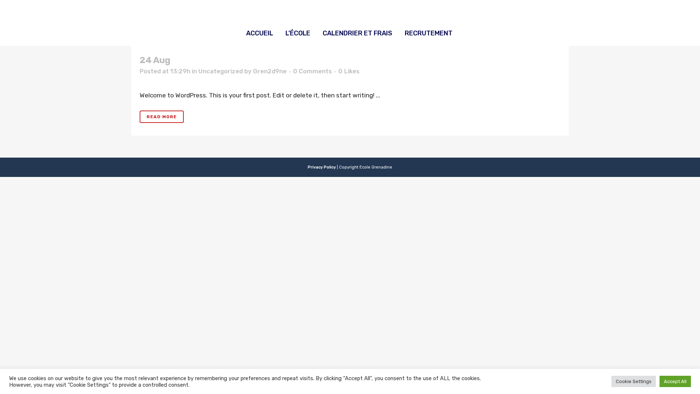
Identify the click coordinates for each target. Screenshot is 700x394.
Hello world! (197, 60)
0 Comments (312, 71)
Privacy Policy (322, 167)
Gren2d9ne (270, 71)
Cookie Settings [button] (634, 381)
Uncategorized (220, 71)
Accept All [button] (675, 381)
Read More (162, 116)
